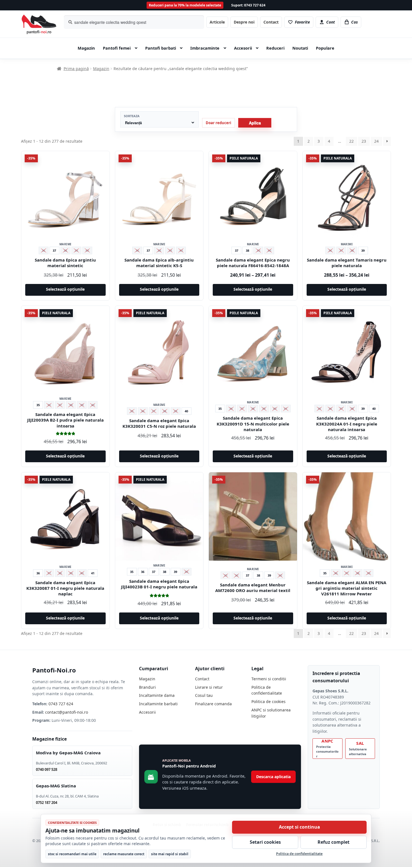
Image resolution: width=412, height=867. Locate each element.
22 (351, 141)
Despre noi (244, 22)
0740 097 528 (46, 769)
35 (38, 405)
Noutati (300, 48)
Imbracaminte (204, 48)
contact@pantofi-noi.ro (66, 712)
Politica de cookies (268, 701)
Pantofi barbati (160, 48)
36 (38, 573)
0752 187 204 (46, 802)
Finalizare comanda (213, 703)
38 (247, 250)
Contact (271, 22)
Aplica (255, 123)
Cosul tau (204, 695)
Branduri (147, 687)
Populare (325, 48)
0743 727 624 (60, 703)
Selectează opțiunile (65, 289)
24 (376, 141)
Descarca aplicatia (273, 776)
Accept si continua (299, 827)
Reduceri (275, 48)
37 (54, 250)
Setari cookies (265, 842)
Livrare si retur (209, 687)
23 (364, 141)
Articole (217, 22)
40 (186, 411)
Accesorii (243, 48)
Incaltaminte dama (157, 695)
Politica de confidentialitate (299, 853)
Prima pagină (76, 68)
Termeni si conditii (268, 678)
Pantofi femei (117, 48)
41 (92, 573)
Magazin (86, 48)
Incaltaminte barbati (158, 703)
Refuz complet (333, 842)
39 (363, 250)
